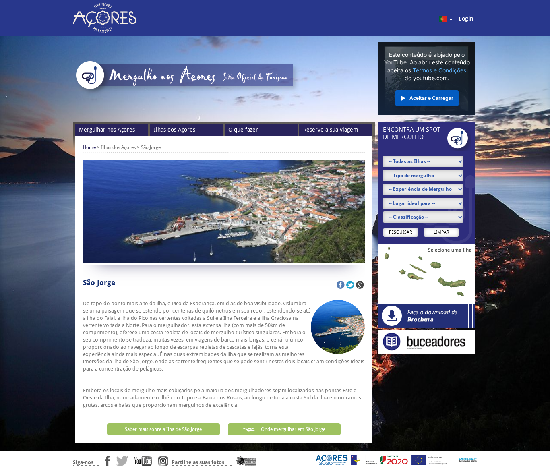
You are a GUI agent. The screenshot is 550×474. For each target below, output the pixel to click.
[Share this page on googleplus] (360, 285)
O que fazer (243, 129)
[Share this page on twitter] (350, 285)
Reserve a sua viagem (330, 129)
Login (466, 18)
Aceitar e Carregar (431, 98)
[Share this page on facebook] (341, 285)
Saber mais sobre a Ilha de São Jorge (163, 429)
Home (89, 147)
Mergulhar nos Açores (107, 129)
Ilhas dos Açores (174, 129)
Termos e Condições (439, 70)
